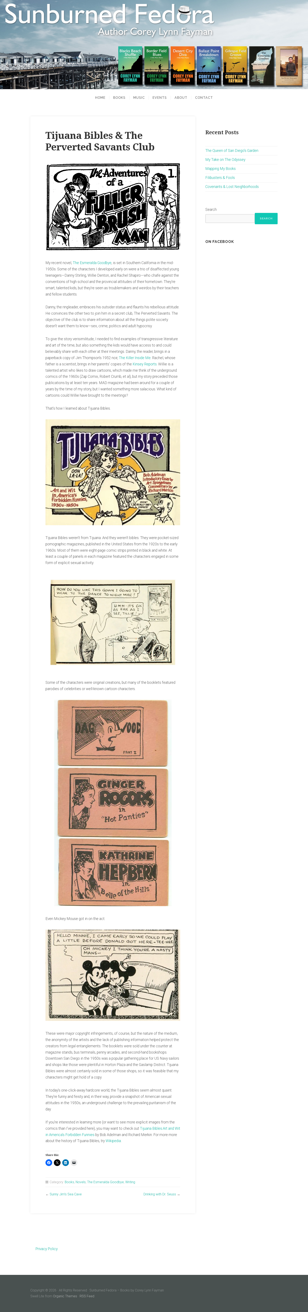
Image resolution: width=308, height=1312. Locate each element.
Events (160, 98)
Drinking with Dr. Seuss (160, 1194)
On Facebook (219, 241)
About (181, 98)
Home (100, 98)
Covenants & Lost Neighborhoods (232, 187)
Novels (81, 1182)
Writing (130, 1182)
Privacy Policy (46, 1249)
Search (211, 209)
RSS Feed (87, 1296)
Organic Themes (65, 1296)
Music (139, 98)
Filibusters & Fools (220, 178)
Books (119, 98)
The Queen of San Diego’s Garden (231, 151)
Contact (204, 98)
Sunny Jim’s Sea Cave (66, 1194)
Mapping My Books (220, 169)
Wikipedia (113, 1141)
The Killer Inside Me (135, 358)
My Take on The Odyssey (225, 160)
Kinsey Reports (144, 364)
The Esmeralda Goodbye (92, 263)
